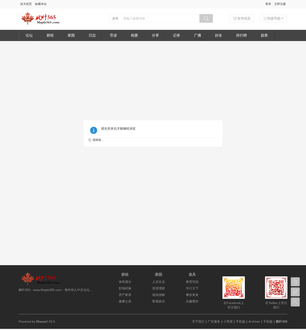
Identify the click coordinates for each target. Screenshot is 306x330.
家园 (71, 35)
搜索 (115, 18)
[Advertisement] (153, 74)
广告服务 (214, 321)
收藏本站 (41, 4)
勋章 (264, 35)
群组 (50, 35)
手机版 (240, 321)
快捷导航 (274, 18)
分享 (155, 35)
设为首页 (26, 4)
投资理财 (158, 288)
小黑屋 (228, 321)
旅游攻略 (158, 295)
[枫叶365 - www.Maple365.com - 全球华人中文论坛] (42, 24)
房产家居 (125, 295)
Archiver (254, 321)
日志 (92, 35)
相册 (134, 35)
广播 (197, 35)
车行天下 (192, 288)
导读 (113, 35)
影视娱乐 (158, 301)
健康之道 (125, 301)
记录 (176, 35)
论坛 (29, 35)
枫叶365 (281, 321)
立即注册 (280, 4)
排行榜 (241, 35)
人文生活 (158, 282)
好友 (218, 35)
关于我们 (198, 321)
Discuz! (42, 321)
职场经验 (125, 288)
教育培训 (192, 282)
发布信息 (244, 18)
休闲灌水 (125, 282)
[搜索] (206, 18)
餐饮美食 (192, 295)
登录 (268, 4)
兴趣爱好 (192, 301)
